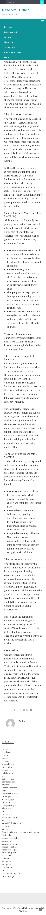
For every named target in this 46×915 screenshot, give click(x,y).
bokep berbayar (9, 805)
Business (8, 27)
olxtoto (5, 761)
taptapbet (6, 755)
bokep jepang (8, 779)
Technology (9, 47)
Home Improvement (13, 52)
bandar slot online (10, 844)
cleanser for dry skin (11, 873)
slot (3, 776)
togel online (7, 767)
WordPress (18, 908)
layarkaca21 (7, 752)
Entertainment (10, 32)
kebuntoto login (9, 850)
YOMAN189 (7, 856)
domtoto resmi (8, 782)
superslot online (9, 847)
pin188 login (7, 867)
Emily (22, 721)
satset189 (6, 823)
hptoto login (7, 773)
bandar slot (7, 749)
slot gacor (6, 829)
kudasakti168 (8, 764)
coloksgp (6, 826)
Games (7, 37)
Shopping (8, 42)
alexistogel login (9, 817)
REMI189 (5, 859)
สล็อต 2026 (7, 808)
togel (4, 791)
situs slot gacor (9, 853)
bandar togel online (11, 838)
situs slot (6, 820)
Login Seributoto (9, 788)
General (8, 57)
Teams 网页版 (8, 800)
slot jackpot (15, 823)
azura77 (5, 785)
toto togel (6, 797)
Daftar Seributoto (10, 794)
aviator (5, 758)
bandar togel (7, 770)
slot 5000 (6, 802)
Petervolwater (15, 10)
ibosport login (8, 876)
